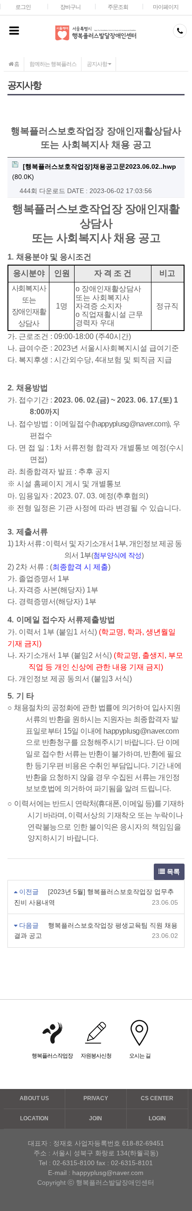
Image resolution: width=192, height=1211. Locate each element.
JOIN (95, 1118)
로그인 (23, 7)
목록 (172, 871)
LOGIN (157, 1118)
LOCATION (34, 1118)
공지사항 (97, 64)
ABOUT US (34, 1098)
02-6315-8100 (74, 1163)
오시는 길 (140, 1055)
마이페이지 (165, 7)
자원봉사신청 (96, 1055)
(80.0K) (94, 171)
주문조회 (118, 7)
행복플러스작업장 (52, 1055)
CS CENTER (157, 1098)
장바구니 (70, 7)
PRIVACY (95, 1098)
